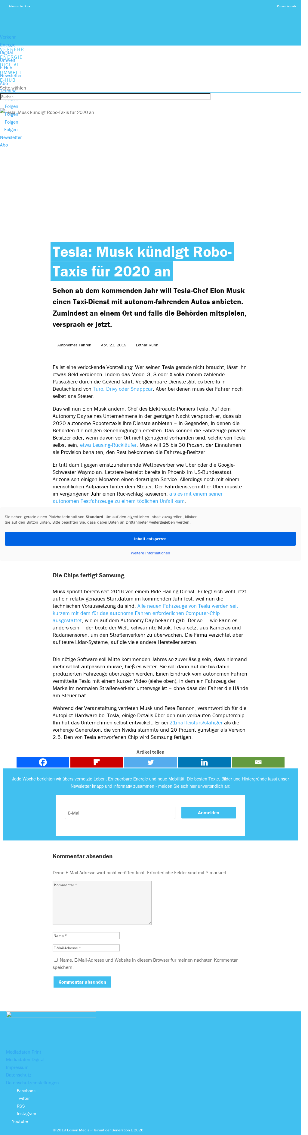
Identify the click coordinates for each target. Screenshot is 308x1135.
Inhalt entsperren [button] (150, 538)
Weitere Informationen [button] (150, 553)
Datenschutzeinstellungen (32, 1083)
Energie (7, 45)
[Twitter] (150, 762)
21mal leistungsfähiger (196, 722)
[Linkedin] (204, 762)
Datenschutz (18, 1075)
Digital (6, 52)
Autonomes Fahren (74, 345)
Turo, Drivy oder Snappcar (123, 388)
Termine (8, 91)
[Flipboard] (96, 762)
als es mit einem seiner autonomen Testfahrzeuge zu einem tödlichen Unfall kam (138, 497)
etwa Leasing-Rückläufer (108, 444)
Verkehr (8, 37)
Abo (4, 83)
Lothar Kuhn (147, 345)
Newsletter (20, 6)
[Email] (258, 762)
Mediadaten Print (23, 1052)
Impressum (17, 1067)
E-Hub (6, 68)
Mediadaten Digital (25, 1059)
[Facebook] (43, 762)
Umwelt (7, 60)
